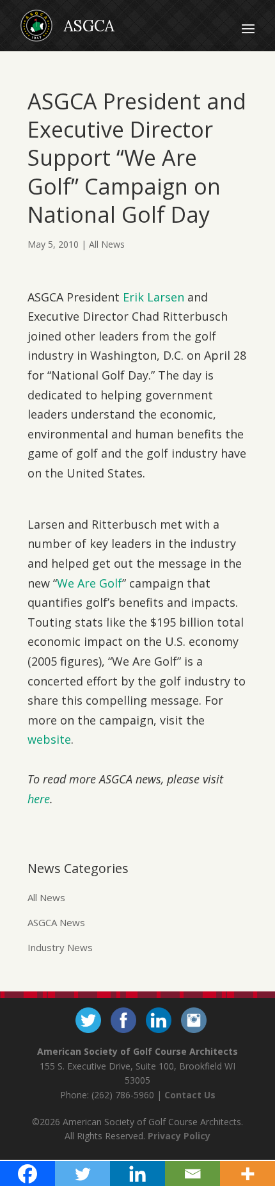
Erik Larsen (153, 297)
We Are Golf (89, 583)
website (49, 739)
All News (107, 244)
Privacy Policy (179, 1136)
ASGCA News (56, 922)
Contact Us (190, 1095)
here (39, 798)
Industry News (60, 947)
